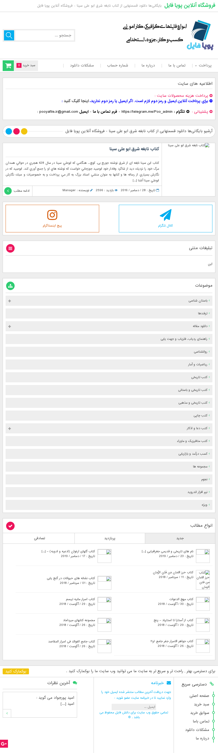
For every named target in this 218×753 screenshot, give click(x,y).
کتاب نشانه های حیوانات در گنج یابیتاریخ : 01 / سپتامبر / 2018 (71, 580)
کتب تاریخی (199, 377)
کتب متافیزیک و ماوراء (192, 441)
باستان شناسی (197, 300)
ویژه (204, 505)
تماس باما (201, 721)
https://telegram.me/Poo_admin (147, 112)
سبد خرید (201, 704)
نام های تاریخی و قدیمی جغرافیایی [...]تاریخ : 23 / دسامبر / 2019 (167, 554)
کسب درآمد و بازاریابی (192, 453)
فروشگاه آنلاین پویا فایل (189, 5)
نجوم (204, 479)
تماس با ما (177, 65)
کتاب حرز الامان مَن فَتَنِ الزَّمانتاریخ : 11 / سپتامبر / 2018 (173, 575)
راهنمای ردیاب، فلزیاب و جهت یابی (184, 339)
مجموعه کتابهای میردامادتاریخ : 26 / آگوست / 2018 (77, 623)
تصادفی (39, 538)
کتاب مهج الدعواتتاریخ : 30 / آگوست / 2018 (175, 601)
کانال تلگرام (165, 225)
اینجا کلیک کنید (76, 101)
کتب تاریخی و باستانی (192, 390)
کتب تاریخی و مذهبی (192, 402)
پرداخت (205, 65)
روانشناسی (200, 351)
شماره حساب (117, 65)
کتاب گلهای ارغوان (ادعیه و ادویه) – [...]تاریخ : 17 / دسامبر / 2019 (68, 554)
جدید (180, 538)
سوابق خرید (199, 713)
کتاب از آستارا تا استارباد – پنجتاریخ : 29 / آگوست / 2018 (173, 623)
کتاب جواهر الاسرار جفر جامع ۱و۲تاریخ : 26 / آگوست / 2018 (171, 644)
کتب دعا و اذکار (197, 428)
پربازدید (109, 538)
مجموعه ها (200, 466)
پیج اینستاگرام (52, 225)
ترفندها (202, 313)
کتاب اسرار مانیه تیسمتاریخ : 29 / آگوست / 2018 (77, 601)
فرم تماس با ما (105, 112)
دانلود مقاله (200, 326)
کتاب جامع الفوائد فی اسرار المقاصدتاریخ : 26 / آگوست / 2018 (71, 644)
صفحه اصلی (199, 696)
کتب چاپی (200, 415)
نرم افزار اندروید (197, 492)
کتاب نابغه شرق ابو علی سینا (134, 149)
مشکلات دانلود (82, 65)
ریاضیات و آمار (197, 364)
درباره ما (148, 65)
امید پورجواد (64, 698)
